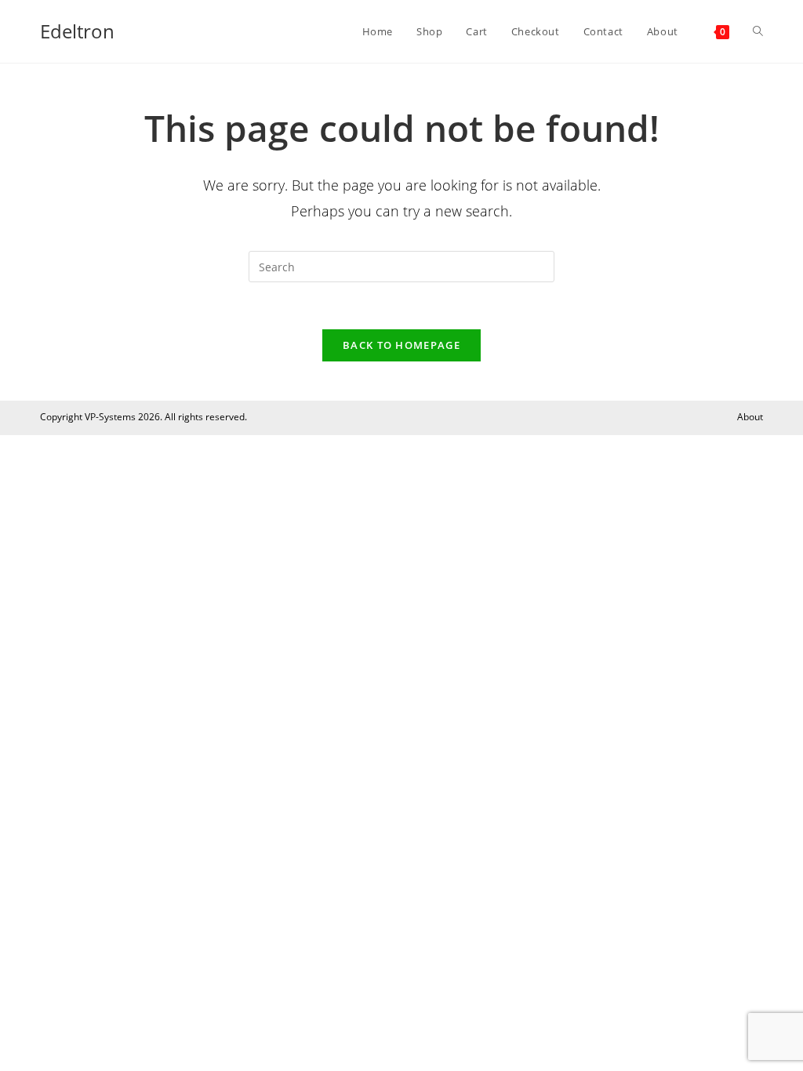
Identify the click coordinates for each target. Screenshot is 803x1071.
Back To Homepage (401, 345)
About (750, 416)
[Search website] (758, 31)
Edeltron (77, 31)
